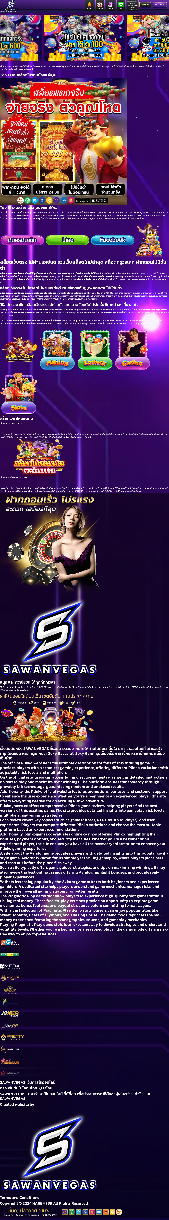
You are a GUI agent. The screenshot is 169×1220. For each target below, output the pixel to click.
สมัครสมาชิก (160, 4)
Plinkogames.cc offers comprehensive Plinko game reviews (52, 806)
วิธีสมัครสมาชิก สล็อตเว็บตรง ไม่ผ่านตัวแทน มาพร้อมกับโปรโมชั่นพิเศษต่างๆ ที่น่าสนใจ (69, 305)
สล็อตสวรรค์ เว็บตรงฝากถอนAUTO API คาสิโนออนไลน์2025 (132, 5)
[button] (3, 37)
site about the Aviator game (29, 853)
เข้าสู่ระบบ (145, 4)
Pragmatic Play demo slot (31, 896)
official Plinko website (27, 763)
